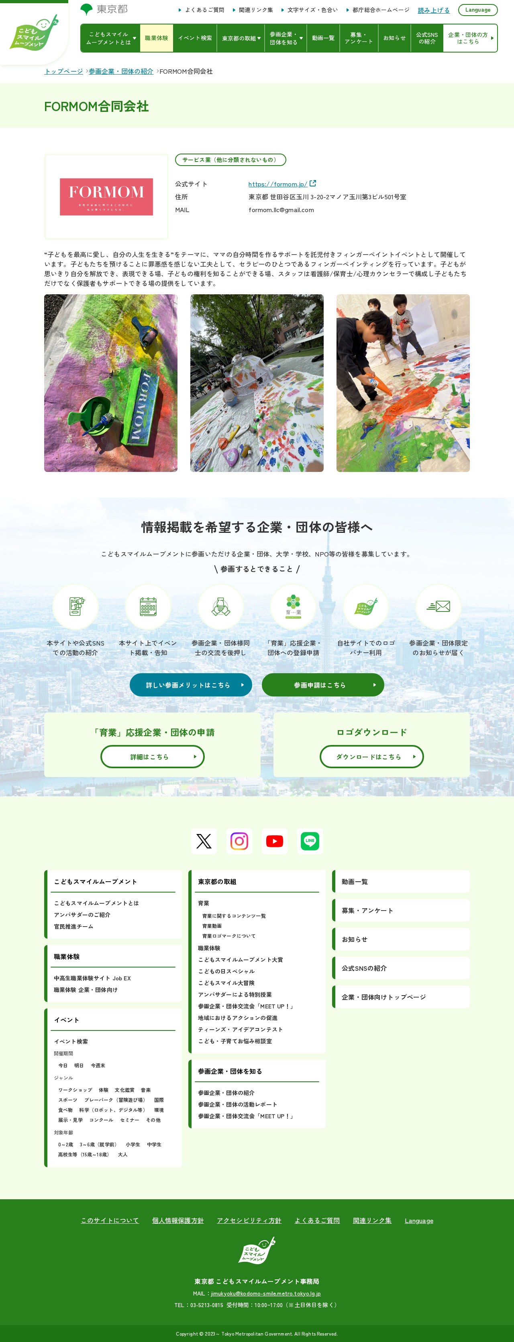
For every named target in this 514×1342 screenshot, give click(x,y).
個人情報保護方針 (178, 1220)
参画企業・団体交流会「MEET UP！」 (247, 1006)
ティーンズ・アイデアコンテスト (240, 1029)
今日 (63, 1065)
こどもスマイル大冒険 (226, 983)
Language (478, 9)
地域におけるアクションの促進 (237, 1018)
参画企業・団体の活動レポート (237, 1104)
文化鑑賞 (125, 1089)
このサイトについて (110, 1220)
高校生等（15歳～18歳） (85, 1154)
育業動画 (212, 925)
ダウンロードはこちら (369, 756)
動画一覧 (355, 881)
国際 (159, 1099)
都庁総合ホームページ (381, 10)
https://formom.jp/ (278, 183)
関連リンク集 (256, 10)
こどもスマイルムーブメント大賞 (240, 959)
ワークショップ (75, 1089)
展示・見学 (70, 1119)
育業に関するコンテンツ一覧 (234, 915)
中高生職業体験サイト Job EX (92, 978)
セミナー (130, 1119)
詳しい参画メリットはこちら (188, 685)
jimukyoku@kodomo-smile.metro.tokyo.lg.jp (266, 1293)
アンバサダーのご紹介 (82, 915)
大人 (123, 1154)
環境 (159, 1109)
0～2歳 (65, 1144)
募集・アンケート (368, 910)
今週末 (98, 1065)
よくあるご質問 (204, 10)
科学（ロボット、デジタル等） (113, 1109)
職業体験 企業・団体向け (86, 990)
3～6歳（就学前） (99, 1144)
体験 (103, 1089)
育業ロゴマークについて (229, 935)
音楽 (146, 1089)
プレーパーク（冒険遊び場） (116, 1099)
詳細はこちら (149, 756)
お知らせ (355, 939)
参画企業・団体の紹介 (226, 1093)
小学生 (133, 1144)
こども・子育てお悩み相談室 (235, 1041)
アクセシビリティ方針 (249, 1220)
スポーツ (68, 1099)
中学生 (154, 1144)
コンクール (101, 1119)
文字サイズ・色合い (313, 10)
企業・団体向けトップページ (384, 997)
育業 (203, 903)
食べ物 (65, 1109)
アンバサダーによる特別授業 (235, 994)
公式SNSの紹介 (364, 968)
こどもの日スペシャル (226, 971)
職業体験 (209, 948)
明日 (79, 1065)
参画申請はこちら (320, 685)
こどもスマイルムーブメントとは (96, 903)
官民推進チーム (74, 926)
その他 (153, 1119)
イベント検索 (71, 1041)
